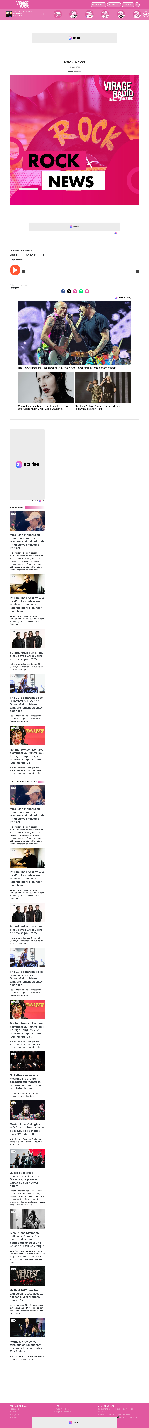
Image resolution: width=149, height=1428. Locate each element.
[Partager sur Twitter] (68, 292)
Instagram (14, 1414)
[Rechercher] (137, 4)
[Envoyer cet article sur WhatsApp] (80, 292)
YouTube (13, 1417)
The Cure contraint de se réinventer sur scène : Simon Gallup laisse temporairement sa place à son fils (26, 704)
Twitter (13, 1411)
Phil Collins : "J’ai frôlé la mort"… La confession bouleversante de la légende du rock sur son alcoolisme (27, 604)
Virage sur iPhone (62, 1409)
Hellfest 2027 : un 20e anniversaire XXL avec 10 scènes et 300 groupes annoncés (26, 1295)
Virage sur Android (62, 1411)
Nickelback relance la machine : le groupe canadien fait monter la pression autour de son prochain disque (25, 1082)
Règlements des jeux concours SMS (114, 1414)
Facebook (14, 1409)
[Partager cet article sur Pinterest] (74, 292)
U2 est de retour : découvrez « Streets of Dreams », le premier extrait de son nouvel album (25, 1179)
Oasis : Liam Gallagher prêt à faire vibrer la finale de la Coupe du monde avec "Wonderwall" (27, 1129)
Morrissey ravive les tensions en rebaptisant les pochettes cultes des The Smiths (26, 1346)
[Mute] (42, 14)
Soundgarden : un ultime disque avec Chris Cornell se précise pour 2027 (27, 656)
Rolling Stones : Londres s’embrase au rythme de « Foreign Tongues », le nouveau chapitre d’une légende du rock (27, 756)
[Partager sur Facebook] (62, 292)
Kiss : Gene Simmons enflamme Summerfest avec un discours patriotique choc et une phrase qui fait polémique (27, 1239)
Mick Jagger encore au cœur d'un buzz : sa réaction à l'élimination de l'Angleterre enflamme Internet (27, 541)
